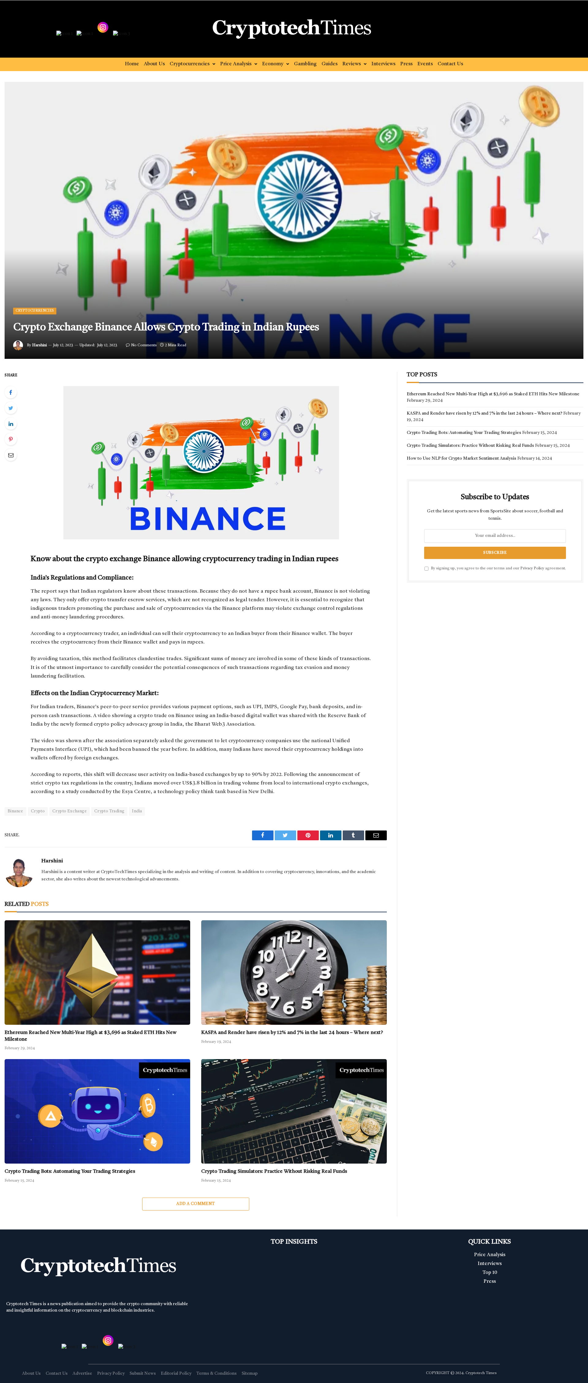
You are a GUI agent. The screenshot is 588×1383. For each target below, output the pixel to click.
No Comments (144, 345)
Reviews (351, 64)
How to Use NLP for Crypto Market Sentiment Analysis (461, 458)
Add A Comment (195, 1204)
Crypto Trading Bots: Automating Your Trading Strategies (70, 1171)
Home (132, 64)
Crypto (38, 811)
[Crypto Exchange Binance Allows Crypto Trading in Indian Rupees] (294, 220)
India (137, 811)
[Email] (11, 455)
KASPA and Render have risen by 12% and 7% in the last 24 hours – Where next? (292, 1032)
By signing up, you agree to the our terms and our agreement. (498, 568)
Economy (272, 64)
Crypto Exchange (69, 811)
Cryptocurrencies (189, 64)
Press (406, 64)
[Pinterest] (11, 439)
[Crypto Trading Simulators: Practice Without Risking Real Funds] (294, 1111)
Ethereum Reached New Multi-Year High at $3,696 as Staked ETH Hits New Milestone (90, 1036)
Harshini (39, 345)
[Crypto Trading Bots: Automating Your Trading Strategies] (97, 1111)
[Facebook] (11, 392)
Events (425, 64)
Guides (329, 64)
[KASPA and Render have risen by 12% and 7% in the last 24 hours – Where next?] (294, 972)
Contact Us (450, 64)
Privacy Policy (532, 568)
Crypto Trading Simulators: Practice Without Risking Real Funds (274, 1171)
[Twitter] (11, 408)
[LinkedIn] (11, 423)
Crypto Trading (109, 811)
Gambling (305, 64)
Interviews (383, 64)
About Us (154, 64)
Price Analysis (235, 64)
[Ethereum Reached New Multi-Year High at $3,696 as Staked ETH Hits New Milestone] (97, 972)
